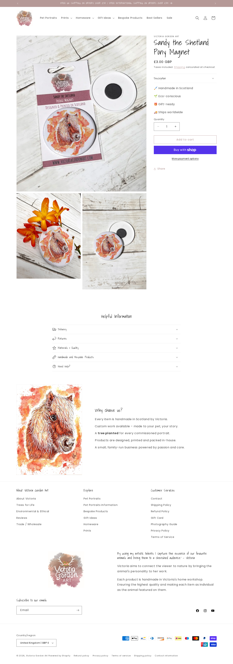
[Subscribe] (78, 610)
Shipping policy (142, 655)
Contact (156, 499)
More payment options (185, 158)
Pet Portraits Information (101, 505)
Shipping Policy (161, 505)
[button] (66, 18)
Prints (87, 531)
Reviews (21, 518)
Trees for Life (25, 505)
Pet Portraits (92, 499)
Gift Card (157, 518)
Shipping (179, 67)
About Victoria (26, 499)
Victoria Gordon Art (37, 655)
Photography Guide (164, 524)
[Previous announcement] (18, 3)
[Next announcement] (215, 3)
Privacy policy (100, 655)
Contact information (166, 655)
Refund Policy (160, 511)
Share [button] (161, 169)
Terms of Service (162, 537)
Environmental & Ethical (32, 511)
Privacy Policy (160, 531)
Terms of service (121, 655)
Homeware (91, 524)
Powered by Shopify (59, 655)
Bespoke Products (96, 511)
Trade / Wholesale (29, 524)
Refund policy (81, 655)
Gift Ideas (90, 518)
